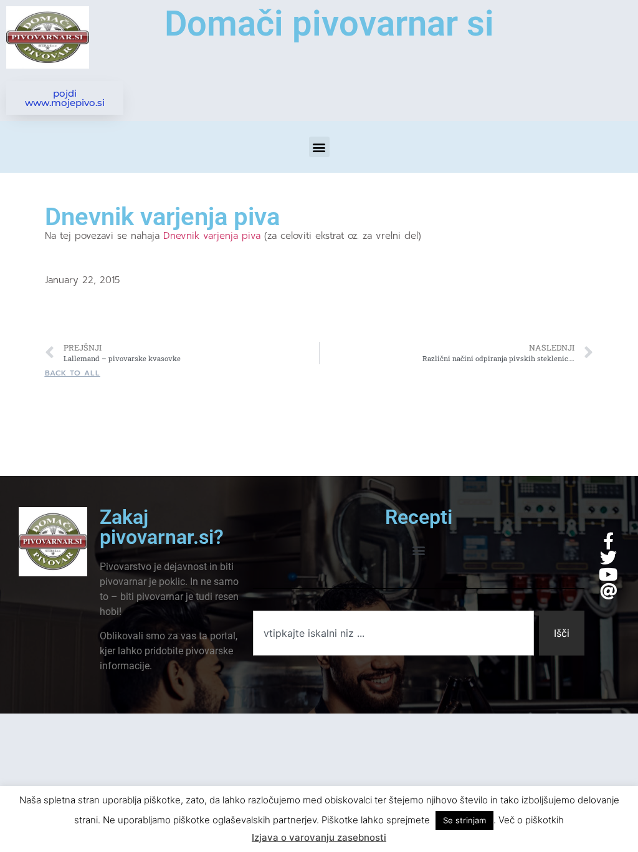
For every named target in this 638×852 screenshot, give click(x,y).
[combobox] (393, 633)
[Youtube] (608, 574)
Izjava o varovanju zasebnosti (319, 837)
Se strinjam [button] (464, 820)
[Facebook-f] (608, 540)
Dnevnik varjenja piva (213, 236)
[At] (608, 591)
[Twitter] (608, 557)
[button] (319, 147)
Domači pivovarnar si (329, 23)
